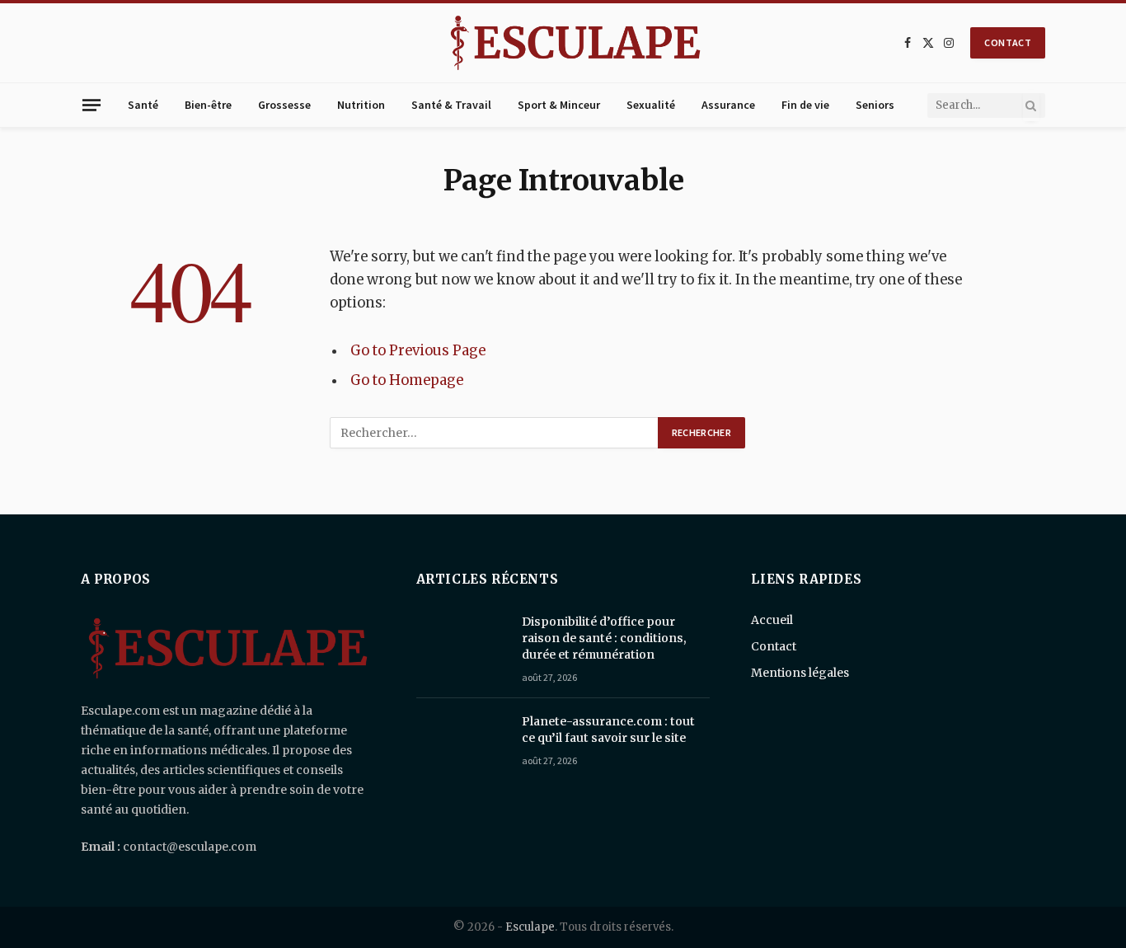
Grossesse (284, 104)
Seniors (875, 104)
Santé (143, 104)
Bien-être (208, 104)
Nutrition (361, 104)
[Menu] (91, 104)
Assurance (728, 104)
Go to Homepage (406, 380)
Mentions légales (800, 672)
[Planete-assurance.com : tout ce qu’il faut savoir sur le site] (461, 742)
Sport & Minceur (559, 104)
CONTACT (1007, 42)
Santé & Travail (451, 104)
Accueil (772, 619)
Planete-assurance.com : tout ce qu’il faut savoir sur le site (608, 729)
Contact (773, 646)
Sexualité (650, 104)
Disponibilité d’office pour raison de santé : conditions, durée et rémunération (604, 638)
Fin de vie (805, 104)
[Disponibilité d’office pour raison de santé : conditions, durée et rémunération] (461, 643)
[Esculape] (575, 43)
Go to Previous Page (418, 350)
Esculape (530, 927)
